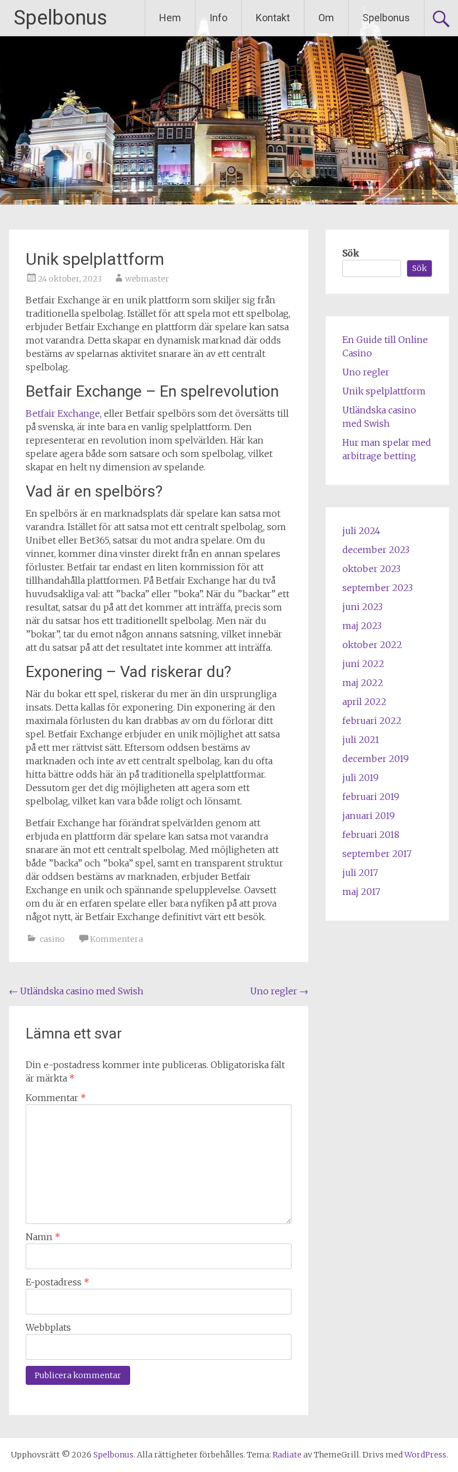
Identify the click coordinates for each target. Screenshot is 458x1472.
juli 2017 (360, 872)
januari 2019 (368, 815)
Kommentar (56, 1097)
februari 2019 (370, 796)
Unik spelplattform (384, 391)
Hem (170, 17)
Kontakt (273, 17)
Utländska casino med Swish (76, 991)
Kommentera (116, 939)
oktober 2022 (372, 644)
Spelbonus (60, 18)
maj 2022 (362, 682)
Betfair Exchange (63, 413)
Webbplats (48, 1327)
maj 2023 (361, 625)
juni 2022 (363, 663)
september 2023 (377, 587)
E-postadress (57, 1282)
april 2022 (364, 701)
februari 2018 (370, 834)
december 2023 (375, 549)
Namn (43, 1236)
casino (52, 939)
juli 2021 (360, 739)
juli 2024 (361, 530)
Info (218, 17)
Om (326, 17)
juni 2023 (362, 606)
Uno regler (279, 991)
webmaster (147, 279)
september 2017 (377, 853)
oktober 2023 (371, 568)
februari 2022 (372, 720)
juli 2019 (360, 777)
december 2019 (375, 758)
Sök (350, 253)
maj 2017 (361, 891)
